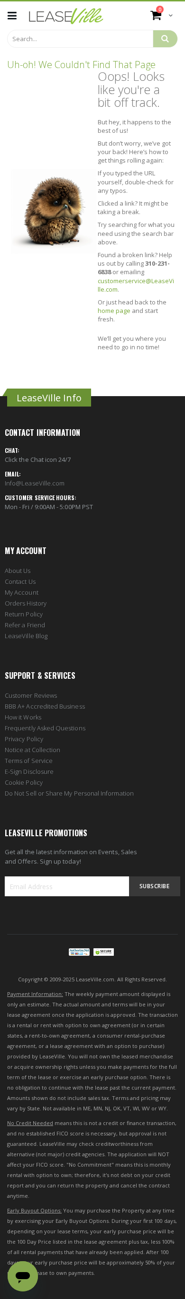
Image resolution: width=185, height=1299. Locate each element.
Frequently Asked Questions (45, 728)
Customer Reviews (31, 695)
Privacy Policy (24, 739)
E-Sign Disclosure (29, 771)
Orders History (25, 603)
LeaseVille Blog (26, 636)
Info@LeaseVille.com (35, 483)
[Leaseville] (66, 15)
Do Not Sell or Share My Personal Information (69, 793)
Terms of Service (29, 760)
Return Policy (24, 614)
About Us (18, 570)
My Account (21, 592)
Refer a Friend (25, 625)
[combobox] (80, 39)
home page (114, 310)
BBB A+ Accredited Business (45, 706)
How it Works (23, 717)
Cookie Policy (24, 782)
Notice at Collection (32, 749)
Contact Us (20, 581)
